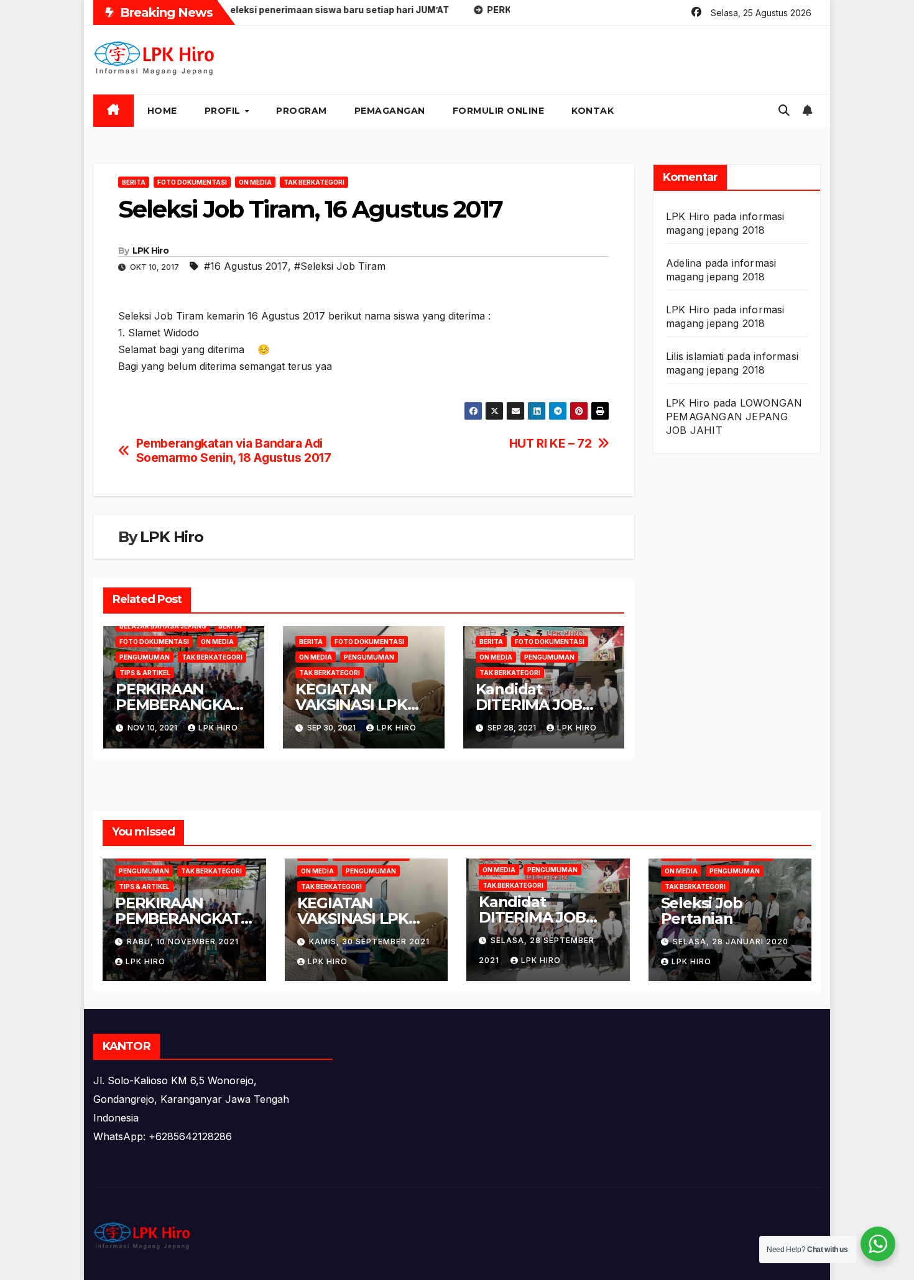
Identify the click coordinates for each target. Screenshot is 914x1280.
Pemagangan (389, 110)
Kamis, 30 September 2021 (369, 941)
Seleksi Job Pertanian (701, 911)
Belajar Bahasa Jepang (162, 626)
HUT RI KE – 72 (550, 443)
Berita (133, 182)
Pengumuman (144, 657)
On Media (255, 182)
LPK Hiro (150, 250)
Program (301, 110)
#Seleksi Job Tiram (339, 266)
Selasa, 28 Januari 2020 (730, 941)
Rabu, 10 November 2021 (183, 941)
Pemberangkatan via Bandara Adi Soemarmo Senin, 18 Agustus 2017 (233, 450)
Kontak (592, 110)
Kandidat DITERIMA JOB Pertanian (529, 704)
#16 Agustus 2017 (246, 266)
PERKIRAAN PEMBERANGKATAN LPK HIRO (183, 704)
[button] (784, 110)
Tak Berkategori (314, 182)
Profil (224, 110)
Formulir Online (499, 110)
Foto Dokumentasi (192, 182)
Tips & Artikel (144, 672)
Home (162, 110)
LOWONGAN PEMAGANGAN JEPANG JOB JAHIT (734, 416)
